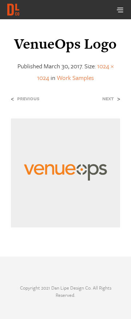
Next (108, 98)
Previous (28, 98)
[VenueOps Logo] (65, 172)
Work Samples (75, 77)
